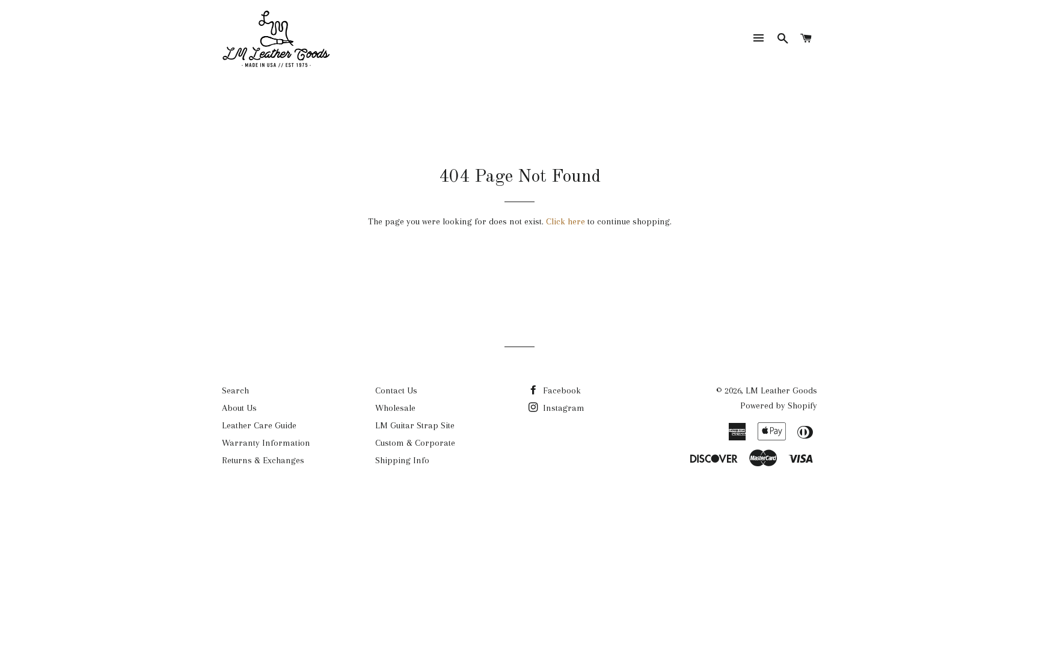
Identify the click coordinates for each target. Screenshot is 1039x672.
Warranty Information (266, 442)
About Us (239, 407)
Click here (565, 221)
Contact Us (396, 390)
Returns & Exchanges (263, 460)
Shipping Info (402, 460)
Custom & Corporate (415, 442)
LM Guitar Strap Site (415, 425)
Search (235, 390)
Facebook (561, 390)
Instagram (562, 407)
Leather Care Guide (259, 425)
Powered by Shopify (778, 405)
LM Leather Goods (781, 390)
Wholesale (395, 407)
